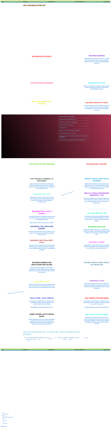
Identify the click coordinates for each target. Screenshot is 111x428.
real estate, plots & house (96, 315)
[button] (73, 116)
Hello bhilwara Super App (34, 5)
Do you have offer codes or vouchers (67, 133)
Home (2, 1)
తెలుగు (5, 426)
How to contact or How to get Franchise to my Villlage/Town (72, 139)
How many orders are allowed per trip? (67, 119)
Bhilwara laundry (97, 242)
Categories (25, 1)
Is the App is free (63, 127)
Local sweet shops (42, 281)
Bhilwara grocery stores (97, 103)
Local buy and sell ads (97, 213)
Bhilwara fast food (96, 83)
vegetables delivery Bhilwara (42, 164)
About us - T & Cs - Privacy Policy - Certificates (69, 130)
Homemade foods (96, 281)
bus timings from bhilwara (96, 298)
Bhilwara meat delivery (96, 164)
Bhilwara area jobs (41, 194)
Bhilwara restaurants (42, 56)
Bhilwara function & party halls (41, 241)
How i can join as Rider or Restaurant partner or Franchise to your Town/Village (73, 136)
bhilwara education (96, 227)
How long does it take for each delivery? (68, 122)
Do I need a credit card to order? (66, 124)
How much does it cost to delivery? (67, 116)
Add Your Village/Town (79, 1)
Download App (106, 1)
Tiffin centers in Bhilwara (41, 83)
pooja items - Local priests (42, 298)
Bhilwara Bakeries (97, 56)
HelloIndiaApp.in (51, 1)
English (2, 426)
